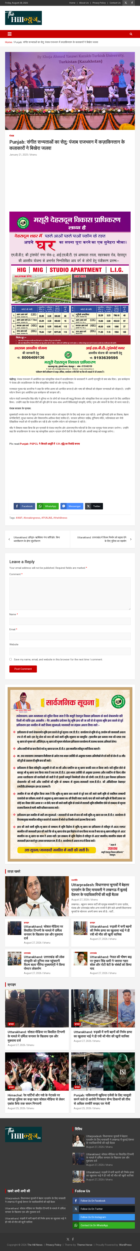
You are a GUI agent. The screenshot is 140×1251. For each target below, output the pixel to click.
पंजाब (11, 135)
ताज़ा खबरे (14, 871)
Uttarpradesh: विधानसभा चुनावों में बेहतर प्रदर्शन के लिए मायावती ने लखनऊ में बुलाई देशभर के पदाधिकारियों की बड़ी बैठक (100, 890)
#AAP (19, 517)
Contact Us (115, 3)
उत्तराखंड (27, 953)
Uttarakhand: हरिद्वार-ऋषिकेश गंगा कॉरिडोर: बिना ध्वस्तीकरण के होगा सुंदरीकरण (37, 539)
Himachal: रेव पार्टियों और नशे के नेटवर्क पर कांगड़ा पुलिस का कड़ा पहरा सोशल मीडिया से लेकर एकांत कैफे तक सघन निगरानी (36, 1099)
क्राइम (26, 923)
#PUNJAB (46, 517)
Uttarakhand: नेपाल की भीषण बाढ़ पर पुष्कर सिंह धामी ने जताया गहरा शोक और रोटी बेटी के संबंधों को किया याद (111, 963)
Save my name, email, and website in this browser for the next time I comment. (58, 659)
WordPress (125, 1244)
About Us (84, 3)
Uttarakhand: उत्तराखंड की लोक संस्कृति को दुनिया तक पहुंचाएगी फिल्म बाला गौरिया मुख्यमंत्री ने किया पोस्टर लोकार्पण (44, 963)
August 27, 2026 (80, 899)
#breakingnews (31, 517)
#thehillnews (60, 517)
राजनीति (74, 880)
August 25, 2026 (16, 1108)
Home (72, 3)
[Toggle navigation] (9, 34)
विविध (78, 1129)
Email (13, 629)
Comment (16, 574)
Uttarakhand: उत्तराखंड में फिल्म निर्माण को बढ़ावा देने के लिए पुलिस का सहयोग (101, 539)
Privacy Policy (99, 3)
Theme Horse (84, 1244)
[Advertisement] (70, 182)
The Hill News (35, 1244)
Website (13, 644)
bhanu (33, 154)
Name (13, 614)
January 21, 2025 (18, 154)
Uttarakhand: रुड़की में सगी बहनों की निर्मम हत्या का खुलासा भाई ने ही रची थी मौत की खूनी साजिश (110, 930)
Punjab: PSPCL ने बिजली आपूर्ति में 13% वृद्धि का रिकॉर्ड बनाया (50, 443)
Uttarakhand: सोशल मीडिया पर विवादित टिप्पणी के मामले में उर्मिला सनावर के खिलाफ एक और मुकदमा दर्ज (43, 932)
